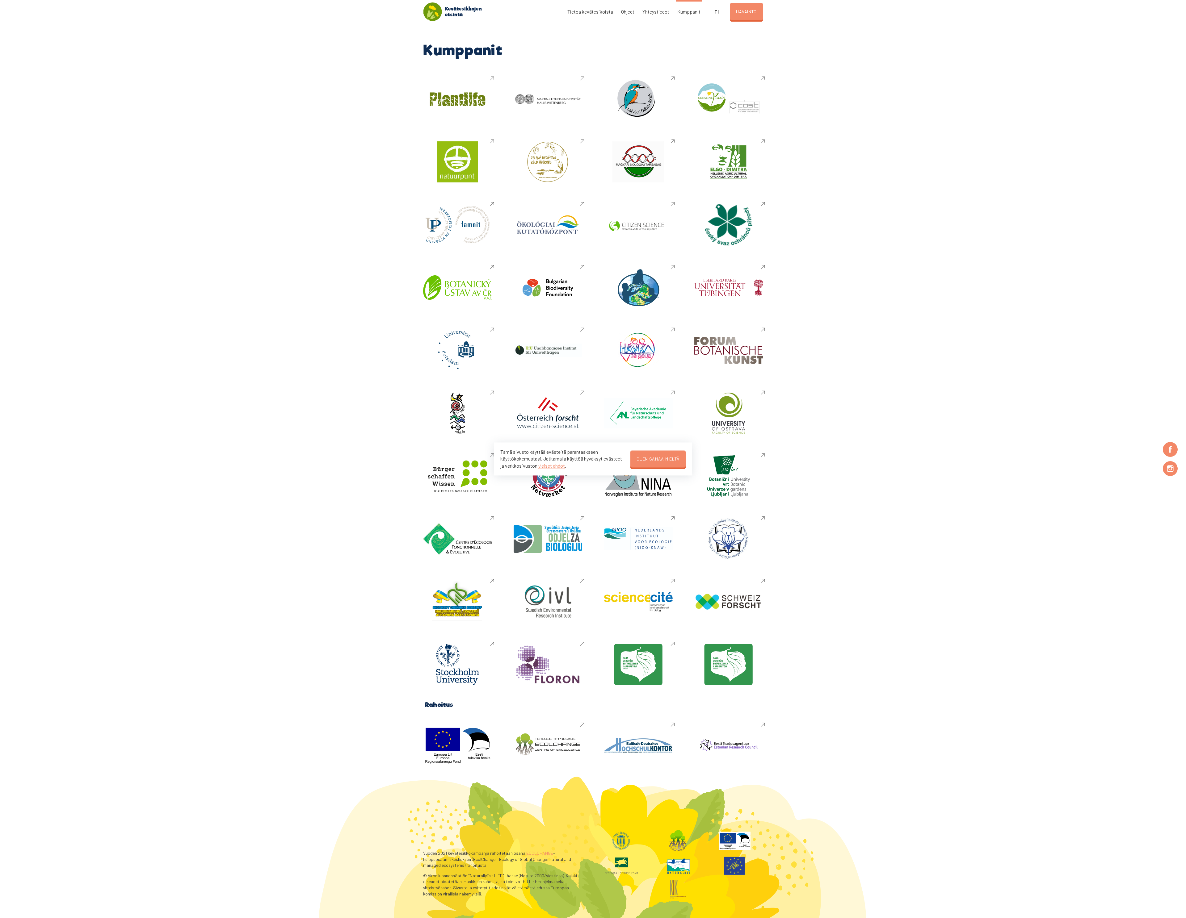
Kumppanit (688, 12)
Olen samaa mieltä (658, 458)
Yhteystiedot (655, 12)
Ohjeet (627, 12)
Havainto (746, 11)
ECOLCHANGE (539, 853)
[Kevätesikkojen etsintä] (432, 11)
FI (716, 12)
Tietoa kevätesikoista (590, 12)
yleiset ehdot (551, 466)
